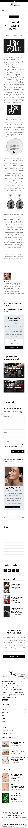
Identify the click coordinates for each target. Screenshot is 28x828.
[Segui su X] (13, 570)
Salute (6, 541)
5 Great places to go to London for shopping (13, 386)
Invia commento (17, 451)
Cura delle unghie (9, 553)
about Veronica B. (12, 507)
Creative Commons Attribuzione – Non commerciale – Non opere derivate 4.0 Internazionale (13, 692)
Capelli (6, 550)
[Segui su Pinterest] (17, 570)
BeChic (9, 71)
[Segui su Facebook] (5, 570)
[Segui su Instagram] (9, 570)
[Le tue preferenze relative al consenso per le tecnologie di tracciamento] (25, 825)
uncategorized (14, 16)
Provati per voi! (8, 556)
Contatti (5, 812)
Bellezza (6, 538)
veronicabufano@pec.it (13, 815)
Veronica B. (9, 35)
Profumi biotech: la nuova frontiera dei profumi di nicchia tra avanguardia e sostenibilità (16, 797)
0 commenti (21, 35)
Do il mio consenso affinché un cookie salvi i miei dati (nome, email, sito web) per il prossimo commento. (14, 446)
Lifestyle (6, 547)
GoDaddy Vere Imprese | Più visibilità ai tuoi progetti (14, 370)
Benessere (7, 535)
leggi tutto (17, 375)
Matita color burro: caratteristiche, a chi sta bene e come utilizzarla (17, 786)
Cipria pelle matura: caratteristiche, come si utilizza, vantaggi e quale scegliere (17, 776)
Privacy (9, 812)
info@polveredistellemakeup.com (10, 697)
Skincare (6, 532)
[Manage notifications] (2, 826)
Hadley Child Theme (10, 817)
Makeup (6, 544)
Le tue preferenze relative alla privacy (14, 824)
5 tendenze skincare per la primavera (17, 742)
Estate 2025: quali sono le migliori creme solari (17, 750)
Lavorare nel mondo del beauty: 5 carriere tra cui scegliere (17, 759)
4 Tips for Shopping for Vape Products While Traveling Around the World (17, 610)
